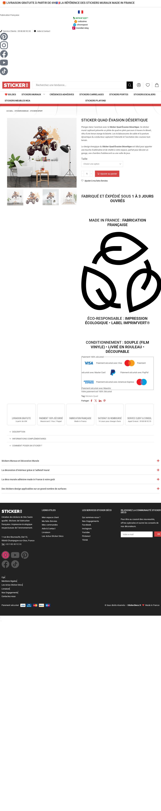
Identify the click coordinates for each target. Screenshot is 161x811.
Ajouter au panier (108, 173)
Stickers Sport (36, 111)
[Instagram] (5, 555)
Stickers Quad (91, 396)
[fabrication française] (80, 411)
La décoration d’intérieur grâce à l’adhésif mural (26, 470)
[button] (139, 85)
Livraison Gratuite (21, 418)
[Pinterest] (25, 555)
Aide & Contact (43, 31)
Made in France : (117, 222)
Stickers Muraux (21, 111)
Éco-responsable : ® (117, 320)
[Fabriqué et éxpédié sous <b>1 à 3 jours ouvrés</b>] (117, 188)
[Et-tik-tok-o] (15, 564)
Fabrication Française (9, 15)
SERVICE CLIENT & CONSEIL (139, 418)
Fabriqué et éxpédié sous (117, 198)
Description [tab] (18, 432)
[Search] (130, 85)
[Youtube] (15, 555)
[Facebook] (5, 564)
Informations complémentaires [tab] (29, 439)
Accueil (9, 111)
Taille (84, 158)
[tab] (80, 431)
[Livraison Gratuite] (21, 411)
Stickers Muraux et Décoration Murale (20, 461)
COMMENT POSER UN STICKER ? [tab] (27, 445)
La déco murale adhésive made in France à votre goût (28, 479)
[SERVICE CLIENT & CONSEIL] (139, 411)
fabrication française (80, 418)
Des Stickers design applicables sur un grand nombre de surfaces (34, 488)
